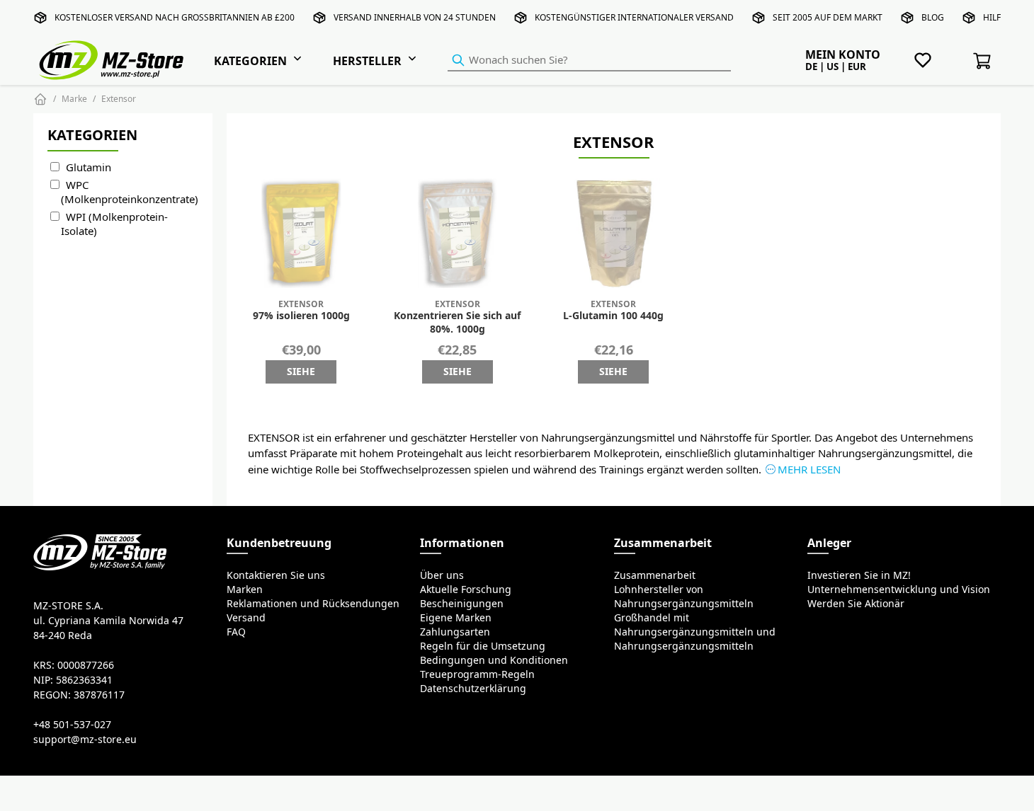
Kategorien (250, 61)
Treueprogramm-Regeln (477, 674)
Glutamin (88, 167)
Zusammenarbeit (654, 575)
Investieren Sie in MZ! (859, 575)
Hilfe (994, 17)
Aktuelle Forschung (465, 589)
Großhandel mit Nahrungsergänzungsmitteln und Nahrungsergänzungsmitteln (695, 632)
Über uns (442, 575)
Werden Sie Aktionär (855, 604)
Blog (932, 17)
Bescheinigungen (462, 604)
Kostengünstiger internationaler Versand (634, 17)
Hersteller (367, 61)
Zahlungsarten (455, 632)
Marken (245, 589)
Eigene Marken (456, 618)
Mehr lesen (809, 469)
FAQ (236, 632)
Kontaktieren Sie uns (276, 575)
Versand (246, 618)
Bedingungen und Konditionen (494, 660)
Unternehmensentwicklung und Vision (898, 589)
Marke (74, 98)
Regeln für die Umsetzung (482, 646)
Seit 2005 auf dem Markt (827, 17)
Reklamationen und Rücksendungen (313, 604)
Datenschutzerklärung (473, 689)
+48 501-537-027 (72, 725)
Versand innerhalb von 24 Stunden (415, 17)
